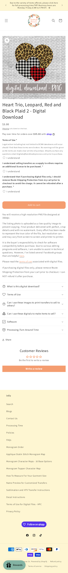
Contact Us (12, 418)
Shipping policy (51, 566)
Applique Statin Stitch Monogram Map (25, 454)
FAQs (8, 440)
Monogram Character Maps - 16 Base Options (29, 461)
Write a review (34, 368)
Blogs (9, 411)
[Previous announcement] (5, 5)
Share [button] (8, 339)
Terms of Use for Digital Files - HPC (24, 504)
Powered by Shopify (39, 561)
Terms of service (34, 566)
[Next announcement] (62, 5)
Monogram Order (15, 447)
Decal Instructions (15, 497)
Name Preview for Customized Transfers (26, 482)
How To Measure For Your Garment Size (26, 475)
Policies (10, 432)
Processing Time (14, 425)
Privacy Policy (13, 511)
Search (9, 404)
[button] (6, 20)
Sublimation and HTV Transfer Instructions (28, 490)
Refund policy (56, 561)
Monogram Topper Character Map (23, 468)
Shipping (5, 129)
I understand (13, 157)
